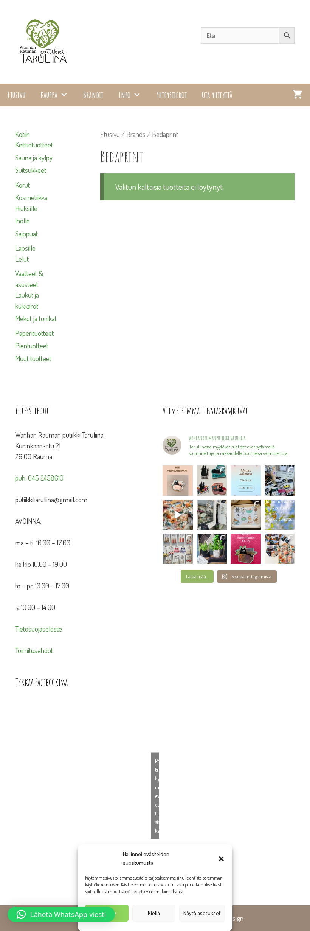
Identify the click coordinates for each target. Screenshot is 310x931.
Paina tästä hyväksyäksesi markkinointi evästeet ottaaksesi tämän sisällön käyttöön (157, 795)
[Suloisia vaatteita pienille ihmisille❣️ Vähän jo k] (280, 549)
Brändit (93, 94)
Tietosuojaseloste (38, 628)
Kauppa (48, 94)
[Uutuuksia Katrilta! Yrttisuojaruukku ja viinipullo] (212, 549)
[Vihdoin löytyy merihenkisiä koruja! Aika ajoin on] (178, 549)
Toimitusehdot (34, 650)
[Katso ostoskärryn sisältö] (297, 95)
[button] (221, 859)
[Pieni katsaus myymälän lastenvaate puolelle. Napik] (178, 515)
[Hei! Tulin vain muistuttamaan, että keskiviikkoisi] (246, 549)
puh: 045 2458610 (39, 478)
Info (124, 94)
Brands (136, 134)
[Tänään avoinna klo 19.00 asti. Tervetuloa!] (280, 515)
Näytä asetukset (202, 913)
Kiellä (154, 913)
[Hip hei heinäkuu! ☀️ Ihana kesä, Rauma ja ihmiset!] (246, 515)
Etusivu (16, 94)
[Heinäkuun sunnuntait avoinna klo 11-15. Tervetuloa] (212, 515)
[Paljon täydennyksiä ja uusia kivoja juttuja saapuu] (212, 481)
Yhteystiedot (172, 94)
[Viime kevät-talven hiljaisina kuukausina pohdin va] (178, 481)
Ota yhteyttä (217, 94)
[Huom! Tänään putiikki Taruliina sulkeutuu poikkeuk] (246, 481)
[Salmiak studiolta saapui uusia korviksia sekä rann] (280, 481)
